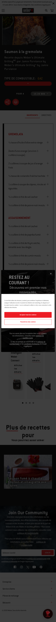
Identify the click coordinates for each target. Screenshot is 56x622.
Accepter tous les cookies (28, 315)
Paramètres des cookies (28, 322)
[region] (28, 311)
